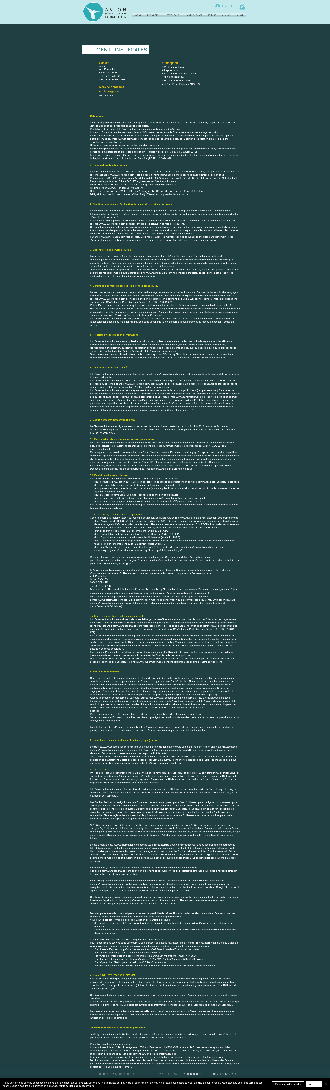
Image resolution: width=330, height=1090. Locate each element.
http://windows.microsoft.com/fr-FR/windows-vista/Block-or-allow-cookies (159, 949)
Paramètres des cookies (288, 1084)
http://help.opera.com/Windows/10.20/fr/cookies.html (137, 962)
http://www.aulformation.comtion (128, 220)
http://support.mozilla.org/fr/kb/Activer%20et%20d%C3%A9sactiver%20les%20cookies (156, 959)
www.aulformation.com (57, 16)
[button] (242, 6)
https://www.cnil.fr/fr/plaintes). (107, 606)
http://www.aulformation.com (127, 138)
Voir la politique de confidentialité (76, 1085)
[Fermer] (326, 1084)
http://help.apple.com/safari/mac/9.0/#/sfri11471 (134, 952)
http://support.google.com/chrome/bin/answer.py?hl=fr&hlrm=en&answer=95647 (154, 955)
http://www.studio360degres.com (107, 978)
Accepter (314, 1084)
